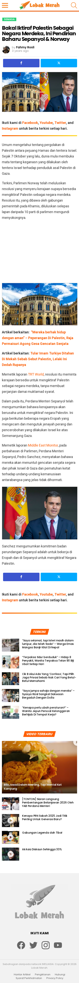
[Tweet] (59, 63)
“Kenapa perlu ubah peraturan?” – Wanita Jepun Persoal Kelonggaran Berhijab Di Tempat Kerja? (46, 711)
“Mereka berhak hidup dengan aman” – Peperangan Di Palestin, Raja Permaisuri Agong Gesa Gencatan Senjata (37, 338)
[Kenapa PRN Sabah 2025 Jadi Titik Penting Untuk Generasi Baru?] (10, 820)
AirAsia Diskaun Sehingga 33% (42, 849)
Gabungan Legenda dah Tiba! (42, 833)
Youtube (46, 123)
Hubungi (60, 974)
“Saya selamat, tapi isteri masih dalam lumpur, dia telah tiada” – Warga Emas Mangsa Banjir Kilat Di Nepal (48, 644)
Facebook (30, 123)
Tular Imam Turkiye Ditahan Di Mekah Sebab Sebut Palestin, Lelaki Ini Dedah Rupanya (38, 359)
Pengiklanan (42, 974)
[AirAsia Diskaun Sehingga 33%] (10, 854)
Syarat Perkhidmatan (29, 978)
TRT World (36, 374)
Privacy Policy (54, 978)
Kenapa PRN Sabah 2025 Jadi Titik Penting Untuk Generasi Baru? (44, 817)
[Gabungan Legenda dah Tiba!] (10, 837)
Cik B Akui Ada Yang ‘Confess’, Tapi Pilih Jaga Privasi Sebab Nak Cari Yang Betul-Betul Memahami (49, 677)
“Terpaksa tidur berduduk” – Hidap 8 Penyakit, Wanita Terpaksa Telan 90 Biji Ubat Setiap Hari (48, 660)
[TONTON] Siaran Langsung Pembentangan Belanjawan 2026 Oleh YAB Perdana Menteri (47, 802)
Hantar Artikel (22, 974)
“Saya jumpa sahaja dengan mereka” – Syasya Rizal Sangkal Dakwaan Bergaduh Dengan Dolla (48, 694)
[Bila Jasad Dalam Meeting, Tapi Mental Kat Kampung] (39, 767)
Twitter (60, 123)
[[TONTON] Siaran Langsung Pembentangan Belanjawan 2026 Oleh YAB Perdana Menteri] (10, 803)
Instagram (10, 128)
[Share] (21, 63)
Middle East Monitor (43, 445)
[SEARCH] (74, 5)
